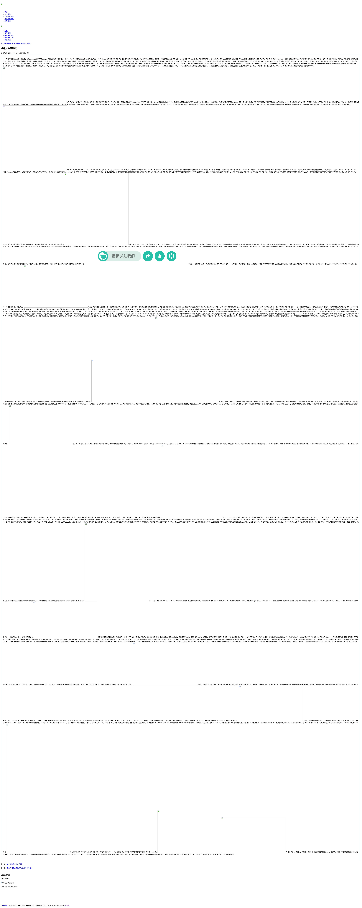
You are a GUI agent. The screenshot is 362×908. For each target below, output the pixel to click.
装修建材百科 (9, 19)
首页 (6, 12)
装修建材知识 (9, 16)
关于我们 (8, 14)
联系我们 (8, 21)
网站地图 (4, 905)
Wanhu (67, 905)
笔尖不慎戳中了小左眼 (14, 864)
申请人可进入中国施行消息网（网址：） (20, 868)
